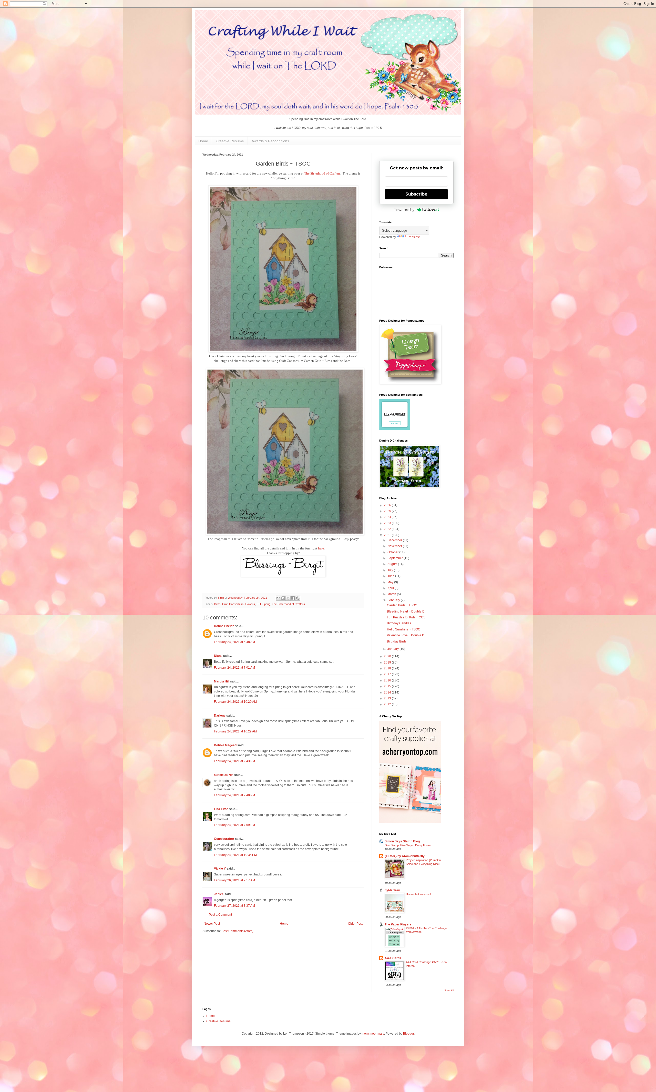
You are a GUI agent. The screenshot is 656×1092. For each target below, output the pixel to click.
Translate (413, 237)
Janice (219, 894)
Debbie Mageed (225, 745)
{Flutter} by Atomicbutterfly (405, 856)
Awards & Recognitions (270, 141)
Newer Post (212, 923)
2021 (388, 535)
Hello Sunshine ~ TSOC (403, 629)
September (395, 558)
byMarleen (392, 890)
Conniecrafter (224, 839)
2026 (388, 505)
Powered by (404, 210)
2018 (388, 668)
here (321, 548)
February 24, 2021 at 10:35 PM (235, 855)
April (391, 588)
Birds (217, 604)
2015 (388, 686)
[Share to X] (288, 598)
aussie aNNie (223, 775)
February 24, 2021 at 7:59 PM (234, 825)
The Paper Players (398, 924)
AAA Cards (393, 958)
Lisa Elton (221, 809)
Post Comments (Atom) (237, 931)
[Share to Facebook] (292, 598)
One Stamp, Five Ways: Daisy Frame (408, 845)
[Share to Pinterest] (297, 598)
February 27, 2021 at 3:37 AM (234, 905)
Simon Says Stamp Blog (402, 841)
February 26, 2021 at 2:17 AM (234, 880)
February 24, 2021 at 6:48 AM (234, 642)
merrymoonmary (373, 1033)
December (395, 540)
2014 (388, 692)
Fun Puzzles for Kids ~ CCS (406, 617)
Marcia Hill (221, 681)
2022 (388, 529)
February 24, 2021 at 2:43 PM (234, 761)
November (395, 546)
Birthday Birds (396, 641)
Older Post (355, 923)
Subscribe (416, 194)
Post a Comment (220, 914)
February (394, 600)
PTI (259, 604)
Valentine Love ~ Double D (405, 635)
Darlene (220, 715)
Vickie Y (220, 868)
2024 (388, 517)
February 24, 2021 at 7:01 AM (234, 667)
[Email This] (278, 598)
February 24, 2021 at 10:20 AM (235, 701)
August (392, 564)
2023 (388, 523)
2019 (388, 662)
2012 (388, 704)
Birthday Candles (399, 623)
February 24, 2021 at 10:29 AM (235, 731)
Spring (266, 604)
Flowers (250, 604)
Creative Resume (230, 141)
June (391, 576)
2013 (388, 698)
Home (203, 141)
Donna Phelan (224, 626)
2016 (388, 680)
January (393, 649)
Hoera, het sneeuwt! (418, 894)
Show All (449, 990)
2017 (388, 674)
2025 (388, 511)
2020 (388, 656)
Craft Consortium (232, 604)
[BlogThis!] (283, 598)
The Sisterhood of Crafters (322, 173)
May (390, 582)
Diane (218, 656)
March (392, 594)
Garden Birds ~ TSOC (402, 605)
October (393, 552)
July (390, 570)
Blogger (408, 1033)
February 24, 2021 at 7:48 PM (234, 795)
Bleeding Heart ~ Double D (406, 611)
